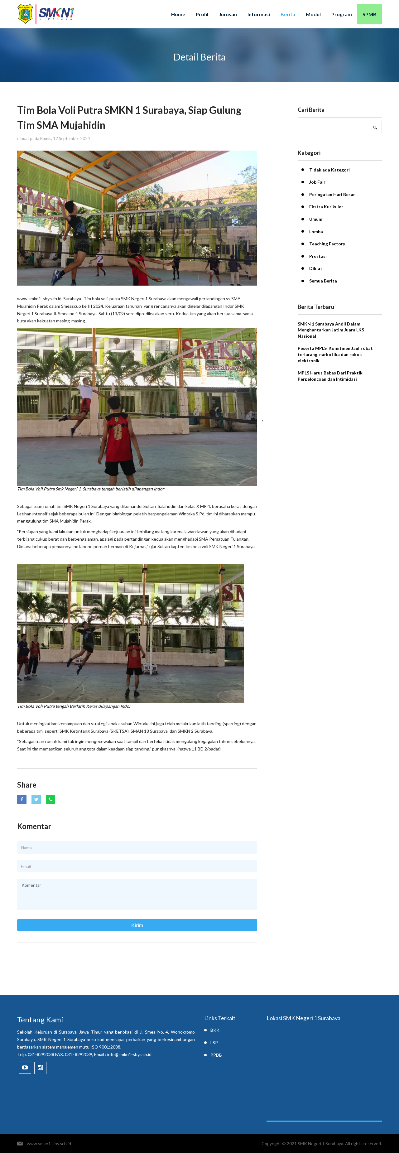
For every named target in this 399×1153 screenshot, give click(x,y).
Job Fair (317, 182)
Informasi (259, 14)
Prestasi (318, 256)
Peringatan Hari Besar (332, 194)
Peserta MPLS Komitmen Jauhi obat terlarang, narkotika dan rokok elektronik (335, 354)
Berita (288, 14)
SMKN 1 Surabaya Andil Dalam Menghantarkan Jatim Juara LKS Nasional (331, 330)
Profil (202, 14)
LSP (214, 1042)
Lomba (316, 231)
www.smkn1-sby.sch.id (49, 1143)
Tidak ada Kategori (329, 169)
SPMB (370, 14)
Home (178, 14)
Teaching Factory (327, 243)
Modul (313, 14)
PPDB (216, 1055)
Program (341, 14)
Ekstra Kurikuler (326, 206)
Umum (315, 219)
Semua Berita (323, 280)
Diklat (315, 268)
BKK (214, 1030)
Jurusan (228, 14)
